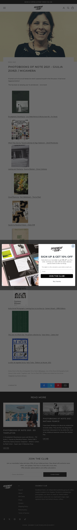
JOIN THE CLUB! (57, 276)
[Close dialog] (73, 246)
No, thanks (57, 281)
